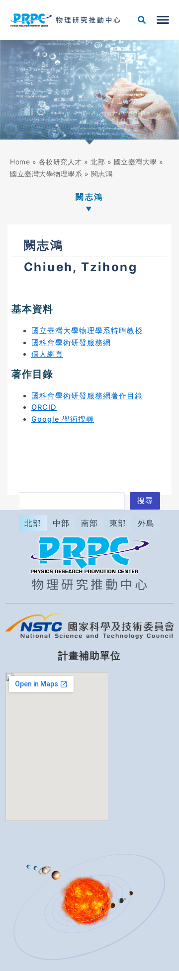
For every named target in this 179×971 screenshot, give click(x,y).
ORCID (44, 407)
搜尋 (145, 500)
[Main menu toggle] (163, 19)
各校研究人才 (60, 161)
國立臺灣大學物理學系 (46, 173)
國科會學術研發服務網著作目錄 (87, 395)
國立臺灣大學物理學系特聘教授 (87, 330)
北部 (97, 161)
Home (20, 161)
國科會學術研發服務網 (71, 342)
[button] (142, 21)
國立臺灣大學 (135, 161)
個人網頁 (47, 354)
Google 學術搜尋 (62, 419)
